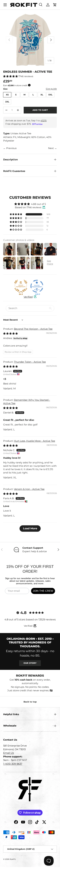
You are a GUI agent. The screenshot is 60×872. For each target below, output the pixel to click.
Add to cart (40, 110)
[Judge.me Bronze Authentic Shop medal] (20, 286)
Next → (52, 148)
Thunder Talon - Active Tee (30, 361)
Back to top (30, 701)
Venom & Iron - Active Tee (29, 489)
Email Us (8, 752)
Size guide (51, 88)
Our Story (30, 663)
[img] (10, 333)
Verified (28, 296)
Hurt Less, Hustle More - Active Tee (34, 440)
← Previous (9, 148)
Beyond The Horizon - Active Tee (33, 328)
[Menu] (5, 4)
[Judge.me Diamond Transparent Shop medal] (36, 286)
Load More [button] (30, 528)
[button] (54, 4)
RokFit (13, 859)
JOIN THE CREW (43, 590)
